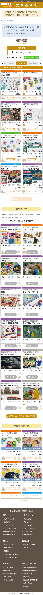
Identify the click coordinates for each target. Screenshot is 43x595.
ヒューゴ (4, 169)
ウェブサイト (27, 574)
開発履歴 (26, 586)
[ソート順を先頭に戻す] (2, 63)
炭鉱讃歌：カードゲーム (7, 385)
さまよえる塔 (28, 229)
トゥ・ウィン (6, 435)
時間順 (11, 63)
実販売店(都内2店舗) (30, 580)
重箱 (3, 292)
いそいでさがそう (8, 138)
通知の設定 (8, 570)
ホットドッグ (6, 106)
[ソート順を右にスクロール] (41, 63)
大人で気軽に (27, 525)
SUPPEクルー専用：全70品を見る (21, 416)
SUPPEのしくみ (9, 545)
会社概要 (26, 577)
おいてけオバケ (29, 323)
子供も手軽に (27, 519)
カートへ (10, 98)
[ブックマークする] (19, 97)
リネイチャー (28, 261)
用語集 (6, 551)
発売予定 (9, 458)
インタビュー (27, 548)
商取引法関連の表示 (30, 570)
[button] (31, 57)
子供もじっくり (28, 522)
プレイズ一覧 (8, 525)
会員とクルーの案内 (11, 554)
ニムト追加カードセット (29, 354)
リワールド (5, 354)
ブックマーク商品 (10, 528)
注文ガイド (8, 522)
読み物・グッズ (28, 534)
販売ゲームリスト (10, 519)
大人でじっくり (28, 528)
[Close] (38, 27)
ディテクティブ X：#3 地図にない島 (33, 435)
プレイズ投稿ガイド (11, 557)
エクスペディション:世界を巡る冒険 (33, 169)
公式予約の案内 (9, 534)
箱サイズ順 (21, 63)
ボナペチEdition (9, 548)
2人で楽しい (27, 531)
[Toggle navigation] (40, 5)
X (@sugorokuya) (10, 574)
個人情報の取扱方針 (30, 567)
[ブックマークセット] (22, 5)
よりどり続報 (8, 567)
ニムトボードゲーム (31, 292)
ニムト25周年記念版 (9, 323)
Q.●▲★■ (6, 466)
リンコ (25, 106)
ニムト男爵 (5, 75)
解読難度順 (33, 63)
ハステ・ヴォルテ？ (30, 138)
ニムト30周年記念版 (9, 229)
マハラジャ (5, 261)
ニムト (25, 75)
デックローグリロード (31, 466)
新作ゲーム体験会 (29, 545)
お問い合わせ (27, 583)
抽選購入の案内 (9, 531)
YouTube (7, 577)
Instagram (7, 580)
